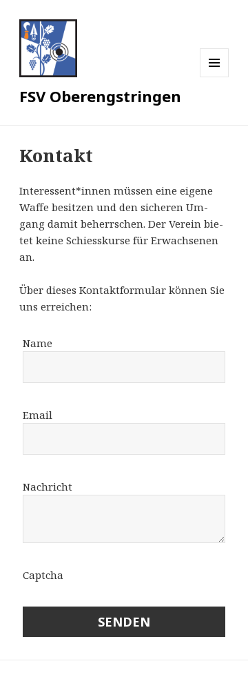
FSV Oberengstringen (100, 96)
